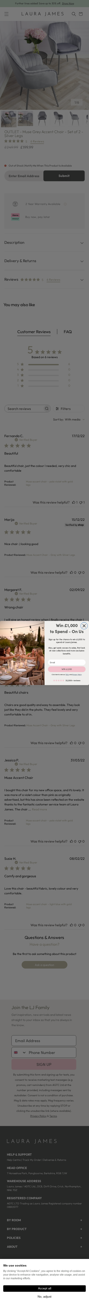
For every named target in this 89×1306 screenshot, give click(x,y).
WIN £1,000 (67, 669)
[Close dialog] (84, 625)
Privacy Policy (77, 675)
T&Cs (67, 675)
